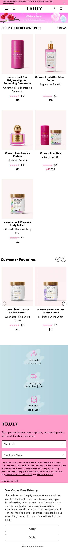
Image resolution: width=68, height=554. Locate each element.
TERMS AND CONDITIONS (18, 474)
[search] (14, 8)
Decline (32, 537)
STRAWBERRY (8, 3)
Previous (3, 303)
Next (64, 303)
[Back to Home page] (34, 8)
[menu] (6, 8)
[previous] (57, 259)
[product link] (17, 54)
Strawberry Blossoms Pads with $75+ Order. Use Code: (28, 1)
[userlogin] (54, 9)
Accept (32, 528)
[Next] (63, 259)
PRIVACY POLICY (45, 474)
